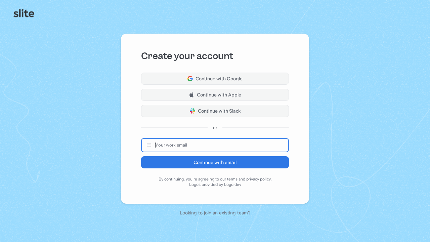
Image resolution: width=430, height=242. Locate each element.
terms (232, 179)
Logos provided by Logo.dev (215, 184)
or (215, 127)
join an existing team (226, 212)
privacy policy (258, 179)
